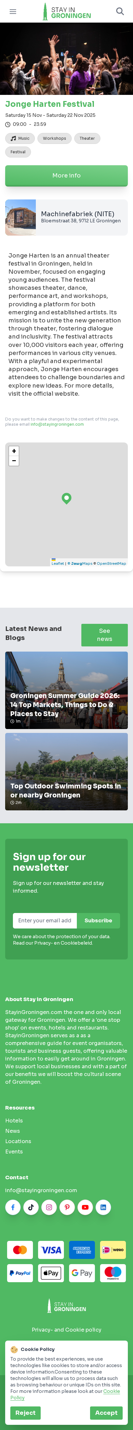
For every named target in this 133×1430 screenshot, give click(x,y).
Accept (106, 1412)
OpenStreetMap (111, 563)
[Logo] (66, 11)
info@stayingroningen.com (57, 424)
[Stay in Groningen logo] (66, 1305)
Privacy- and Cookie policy (66, 1329)
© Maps (79, 563)
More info (66, 175)
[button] (14, 451)
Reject (25, 1412)
